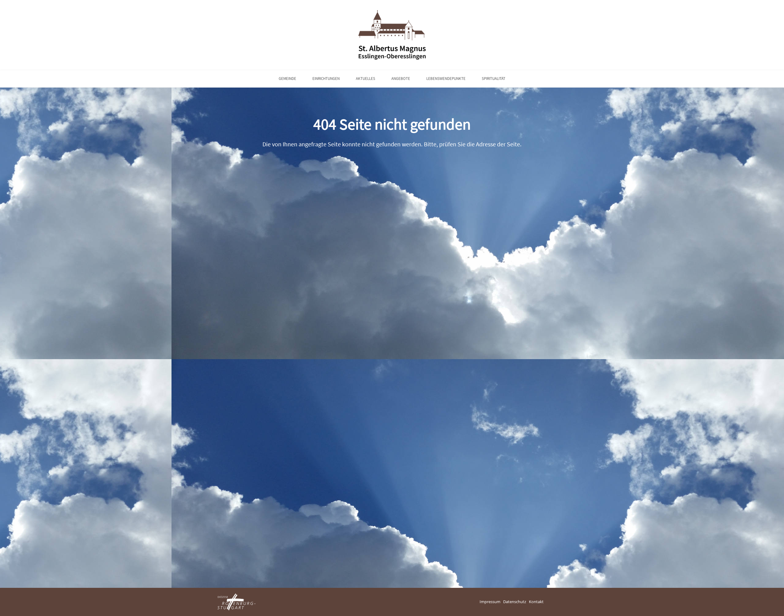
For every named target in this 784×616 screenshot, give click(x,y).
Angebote (400, 78)
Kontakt (536, 601)
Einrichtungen (326, 78)
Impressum (490, 601)
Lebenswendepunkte (446, 78)
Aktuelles (365, 78)
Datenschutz (514, 601)
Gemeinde (287, 78)
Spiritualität (493, 78)
